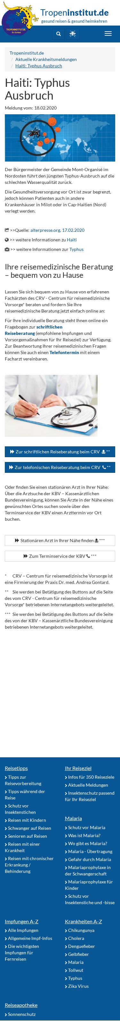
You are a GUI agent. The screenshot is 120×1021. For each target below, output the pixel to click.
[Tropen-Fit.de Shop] (72, 34)
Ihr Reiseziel (78, 768)
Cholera (75, 938)
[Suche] (58, 34)
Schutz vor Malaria (86, 827)
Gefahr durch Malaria (89, 859)
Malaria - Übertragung (89, 851)
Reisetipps (16, 768)
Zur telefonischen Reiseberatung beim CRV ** (62, 467)
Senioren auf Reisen (27, 836)
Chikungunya (80, 930)
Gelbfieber (78, 954)
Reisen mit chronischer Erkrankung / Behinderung (29, 865)
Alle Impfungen (22, 930)
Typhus (76, 249)
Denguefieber (81, 946)
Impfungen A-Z (21, 921)
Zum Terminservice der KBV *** (62, 556)
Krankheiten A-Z (83, 921)
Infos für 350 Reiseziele (90, 777)
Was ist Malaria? (83, 835)
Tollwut (75, 970)
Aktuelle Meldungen (87, 785)
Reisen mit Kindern (26, 820)
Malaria (73, 818)
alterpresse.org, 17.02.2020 (57, 230)
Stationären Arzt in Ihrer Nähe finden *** (62, 540)
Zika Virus (78, 986)
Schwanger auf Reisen (29, 828)
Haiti (72, 239)
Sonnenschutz (21, 1014)
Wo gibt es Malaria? (87, 843)
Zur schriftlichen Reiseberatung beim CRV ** (62, 451)
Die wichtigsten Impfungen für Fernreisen (22, 952)
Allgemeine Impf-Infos (29, 938)
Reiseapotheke (21, 1005)
